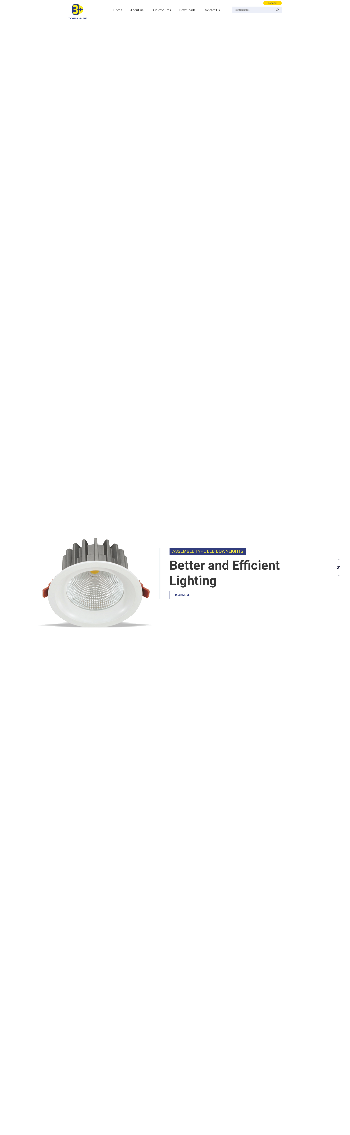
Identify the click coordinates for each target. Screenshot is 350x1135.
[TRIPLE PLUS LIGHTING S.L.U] (77, 11)
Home (117, 10)
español (272, 3)
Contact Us (212, 10)
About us (137, 10)
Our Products (161, 10)
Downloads (187, 10)
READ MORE (182, 595)
